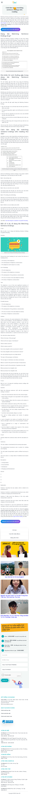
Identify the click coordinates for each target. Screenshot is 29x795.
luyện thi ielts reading (18, 516)
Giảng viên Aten (14, 537)
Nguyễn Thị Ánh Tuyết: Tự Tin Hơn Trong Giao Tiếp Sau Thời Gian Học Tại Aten (14, 596)
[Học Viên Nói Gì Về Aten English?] (14, 568)
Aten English (3, 22)
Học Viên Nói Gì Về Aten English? (14, 577)
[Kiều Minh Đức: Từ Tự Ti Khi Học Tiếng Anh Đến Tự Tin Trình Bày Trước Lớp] (14, 607)
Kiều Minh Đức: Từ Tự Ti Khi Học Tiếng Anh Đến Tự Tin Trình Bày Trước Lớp (14, 616)
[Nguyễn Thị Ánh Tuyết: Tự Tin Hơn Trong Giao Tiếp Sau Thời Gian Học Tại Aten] (14, 587)
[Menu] (2, 2)
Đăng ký (4, 680)
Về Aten (14, 530)
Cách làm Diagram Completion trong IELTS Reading (16, 220)
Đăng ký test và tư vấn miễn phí (10, 29)
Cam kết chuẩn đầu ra (14, 534)
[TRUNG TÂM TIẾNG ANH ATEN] (14, 2)
